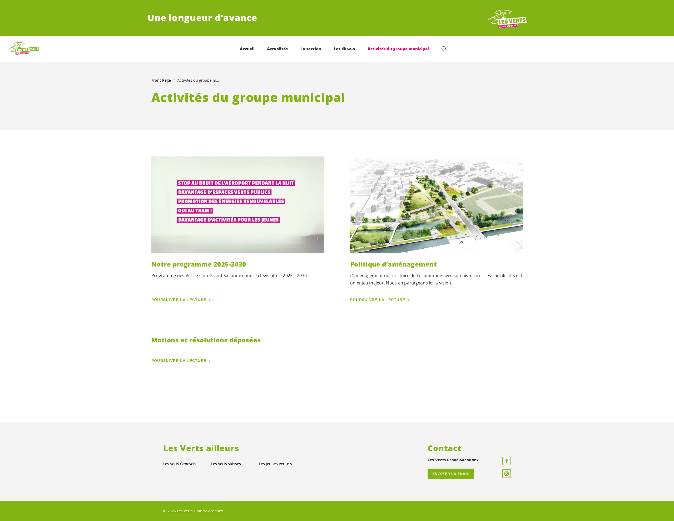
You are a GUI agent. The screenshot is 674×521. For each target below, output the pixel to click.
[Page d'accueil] (507, 18)
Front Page (161, 80)
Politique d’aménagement (393, 264)
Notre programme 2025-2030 (198, 264)
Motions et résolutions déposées (206, 340)
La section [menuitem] (310, 48)
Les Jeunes (275, 463)
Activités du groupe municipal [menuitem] (398, 48)
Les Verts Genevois (179, 463)
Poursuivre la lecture (178, 300)
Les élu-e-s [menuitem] (344, 48)
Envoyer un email (451, 474)
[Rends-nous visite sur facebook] (506, 461)
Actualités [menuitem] (277, 48)
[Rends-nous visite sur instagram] (506, 473)
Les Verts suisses (226, 463)
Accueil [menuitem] (247, 48)
